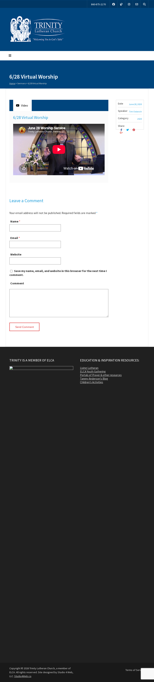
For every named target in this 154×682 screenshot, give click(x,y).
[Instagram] (129, 4)
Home (12, 83)
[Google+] (122, 132)
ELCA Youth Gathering (93, 371)
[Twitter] (128, 129)
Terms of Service (135, 670)
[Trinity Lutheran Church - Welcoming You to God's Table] (37, 42)
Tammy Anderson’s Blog (94, 378)
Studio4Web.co (22, 676)
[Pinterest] (134, 129)
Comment (17, 283)
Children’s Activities (91, 382)
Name (14, 221)
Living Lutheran (89, 368)
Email (14, 238)
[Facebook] (113, 4)
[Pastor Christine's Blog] (121, 4)
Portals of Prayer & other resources (101, 375)
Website (15, 254)
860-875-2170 (98, 4)
